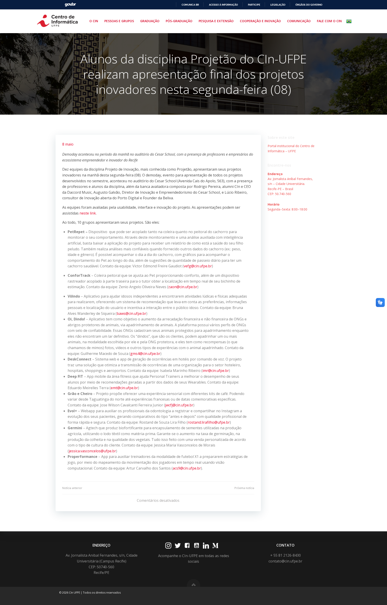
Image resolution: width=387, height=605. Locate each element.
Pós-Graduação (179, 21)
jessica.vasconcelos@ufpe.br (92, 450)
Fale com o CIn (329, 21)
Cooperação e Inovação (260, 21)
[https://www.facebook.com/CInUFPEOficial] (187, 546)
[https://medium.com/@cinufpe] (215, 546)
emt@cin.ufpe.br (124, 387)
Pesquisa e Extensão (216, 21)
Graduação (149, 21)
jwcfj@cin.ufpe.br (179, 405)
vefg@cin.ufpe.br (198, 266)
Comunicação (299, 21)
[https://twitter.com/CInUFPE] (178, 546)
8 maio (67, 144)
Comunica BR (190, 4)
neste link (88, 213)
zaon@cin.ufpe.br (182, 286)
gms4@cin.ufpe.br (145, 353)
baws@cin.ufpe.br (131, 313)
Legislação (277, 4)
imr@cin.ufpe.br (215, 370)
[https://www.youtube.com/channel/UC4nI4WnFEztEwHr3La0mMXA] (197, 546)
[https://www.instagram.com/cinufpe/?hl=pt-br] (168, 546)
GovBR (70, 4)
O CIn (93, 21)
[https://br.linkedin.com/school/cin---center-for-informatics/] (206, 546)
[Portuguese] (349, 21)
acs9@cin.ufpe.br (187, 468)
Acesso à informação (223, 4)
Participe (254, 4)
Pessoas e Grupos (119, 21)
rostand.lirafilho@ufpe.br (209, 422)
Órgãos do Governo (308, 4)
